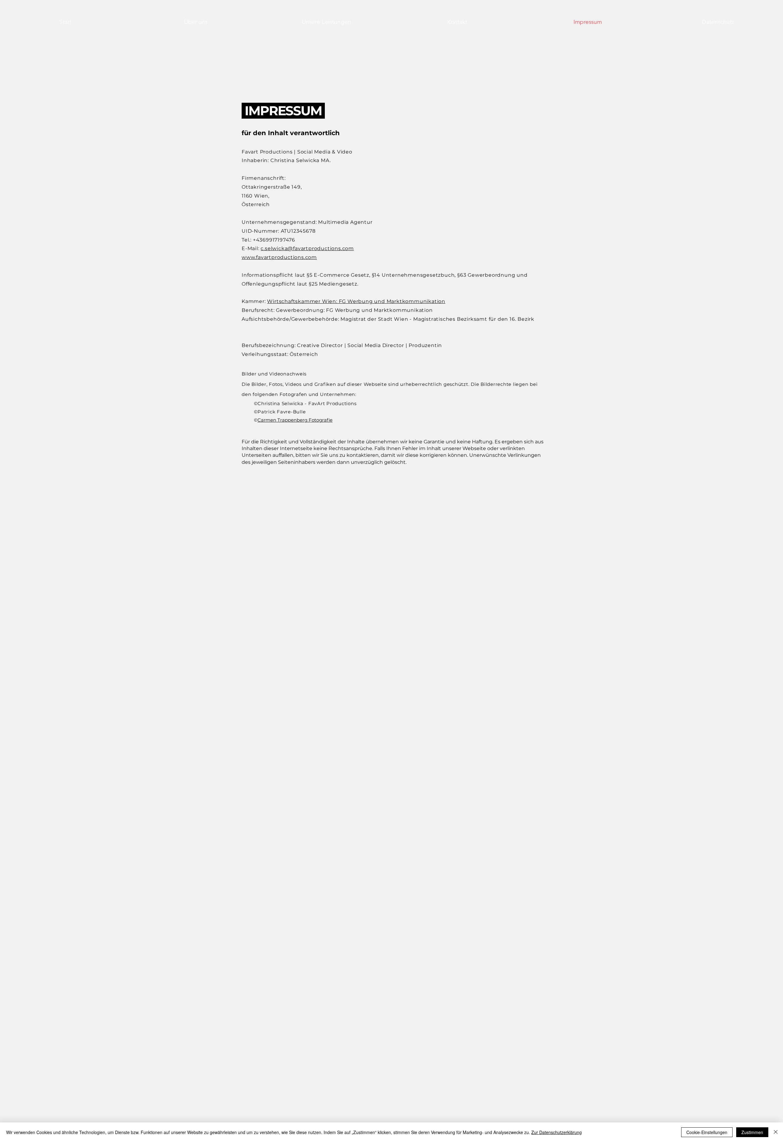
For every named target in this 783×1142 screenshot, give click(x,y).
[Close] (775, 1132)
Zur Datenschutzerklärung (556, 1132)
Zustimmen (752, 1132)
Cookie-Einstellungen (706, 1132)
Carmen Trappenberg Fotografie (295, 420)
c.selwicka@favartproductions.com (307, 248)
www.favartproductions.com (279, 257)
